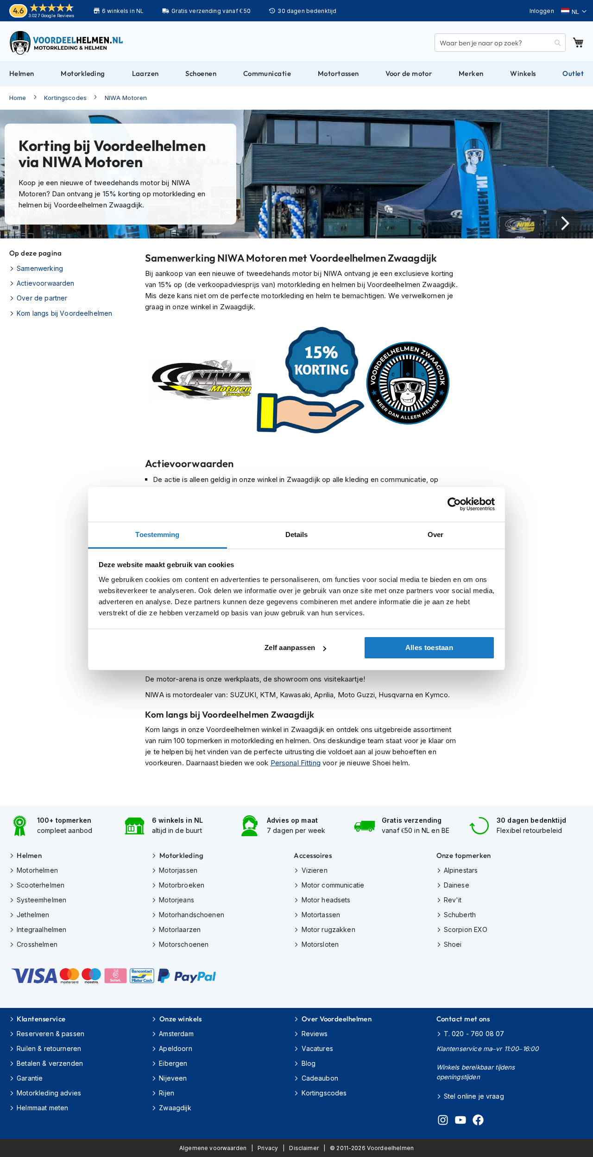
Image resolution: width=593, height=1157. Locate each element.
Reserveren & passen (50, 1034)
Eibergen (173, 1063)
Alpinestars (461, 870)
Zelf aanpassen (290, 647)
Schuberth (460, 915)
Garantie (30, 1078)
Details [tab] (296, 534)
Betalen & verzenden (50, 1063)
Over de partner (42, 298)
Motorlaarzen (180, 929)
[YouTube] (460, 1121)
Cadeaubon (320, 1078)
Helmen (29, 855)
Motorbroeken (181, 885)
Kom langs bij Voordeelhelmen (64, 313)
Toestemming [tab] (157, 534)
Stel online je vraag (474, 1096)
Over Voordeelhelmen (337, 1018)
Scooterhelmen (40, 885)
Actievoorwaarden (45, 283)
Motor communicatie (333, 885)
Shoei (453, 944)
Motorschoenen (183, 944)
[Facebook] (478, 1121)
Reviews (315, 1034)
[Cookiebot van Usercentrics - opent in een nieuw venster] (454, 504)
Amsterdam (176, 1034)
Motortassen (321, 915)
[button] (574, 11)
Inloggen (542, 10)
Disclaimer (304, 1147)
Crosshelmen (37, 944)
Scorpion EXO (466, 929)
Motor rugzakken (328, 929)
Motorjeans (176, 900)
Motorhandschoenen (191, 915)
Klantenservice (41, 1018)
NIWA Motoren (126, 97)
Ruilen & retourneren (49, 1048)
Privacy (268, 1147)
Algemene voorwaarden (212, 1147)
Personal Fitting (296, 762)
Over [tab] (435, 534)
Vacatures (317, 1048)
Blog (308, 1063)
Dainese (456, 885)
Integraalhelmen (41, 929)
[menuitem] (21, 73)
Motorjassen (178, 870)
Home (17, 97)
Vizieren (314, 870)
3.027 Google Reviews (51, 15)
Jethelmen (33, 915)
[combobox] (500, 42)
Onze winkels (180, 1018)
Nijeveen (173, 1078)
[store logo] (67, 42)
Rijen (166, 1093)
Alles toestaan (429, 647)
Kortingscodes (65, 97)
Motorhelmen (37, 870)
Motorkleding (181, 855)
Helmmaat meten (42, 1108)
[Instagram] (442, 1121)
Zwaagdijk (175, 1108)
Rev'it (453, 900)
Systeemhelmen (41, 900)
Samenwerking (40, 268)
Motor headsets (326, 900)
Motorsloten (320, 944)
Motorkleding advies (49, 1093)
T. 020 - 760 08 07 (474, 1034)
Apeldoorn (175, 1048)
